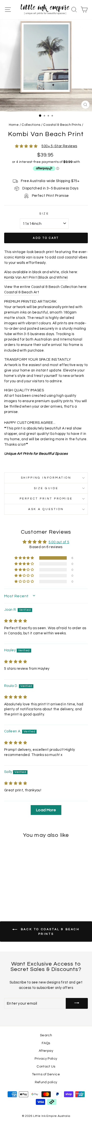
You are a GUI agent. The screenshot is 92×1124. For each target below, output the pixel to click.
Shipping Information (46, 477)
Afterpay (46, 1051)
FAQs (46, 1043)
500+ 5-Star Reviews (59, 146)
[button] (24, 558)
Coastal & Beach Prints (62, 125)
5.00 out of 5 (59, 542)
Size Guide (46, 488)
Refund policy (46, 1082)
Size (44, 213)
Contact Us (46, 1066)
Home (14, 125)
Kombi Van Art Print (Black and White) (36, 277)
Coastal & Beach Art (21, 292)
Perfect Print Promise (46, 498)
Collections (31, 125)
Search (46, 1035)
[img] (15, 621)
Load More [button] (46, 810)
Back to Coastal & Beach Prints (49, 932)
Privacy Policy (46, 1058)
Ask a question (46, 509)
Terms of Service (46, 1074)
